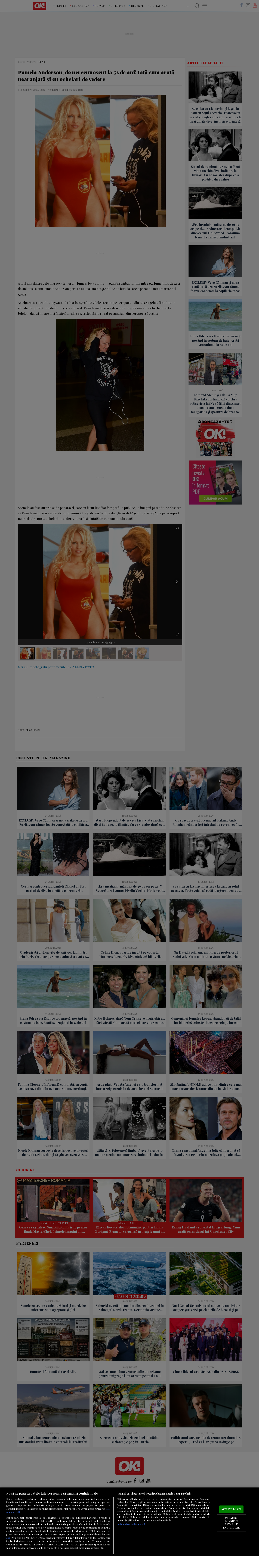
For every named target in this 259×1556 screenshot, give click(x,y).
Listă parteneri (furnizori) (131, 1523)
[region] (129, 1521)
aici (8, 1537)
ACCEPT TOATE (231, 1509)
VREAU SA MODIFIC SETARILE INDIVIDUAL (231, 1522)
